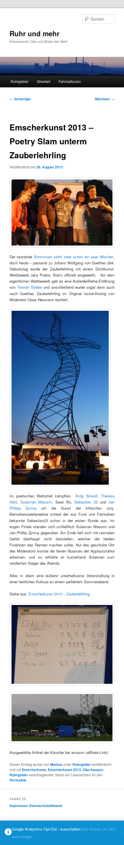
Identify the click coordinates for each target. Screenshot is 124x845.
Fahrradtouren (70, 81)
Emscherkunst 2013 (64, 769)
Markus (56, 764)
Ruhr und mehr (34, 33)
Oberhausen (93, 769)
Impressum (19, 805)
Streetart (43, 81)
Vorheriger (20, 98)
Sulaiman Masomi (36, 502)
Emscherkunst (34, 769)
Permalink (18, 780)
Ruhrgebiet (19, 81)
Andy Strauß (86, 496)
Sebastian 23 (85, 502)
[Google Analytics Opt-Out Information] (8, 833)
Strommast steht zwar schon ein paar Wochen (74, 256)
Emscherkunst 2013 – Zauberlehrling (59, 594)
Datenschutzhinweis (45, 805)
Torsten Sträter (29, 287)
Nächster (104, 98)
